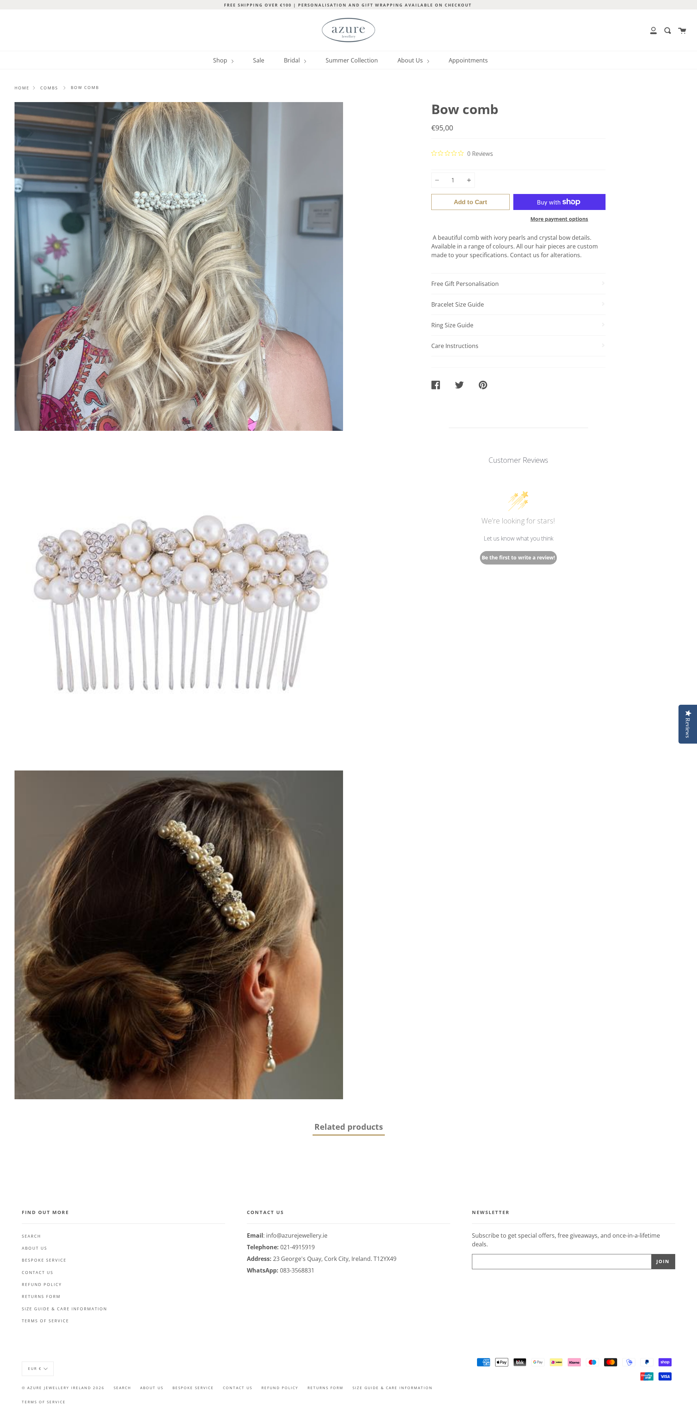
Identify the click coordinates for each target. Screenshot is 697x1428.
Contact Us (37, 1272)
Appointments (468, 60)
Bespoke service (44, 1260)
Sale (258, 60)
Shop (221, 60)
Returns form (41, 1296)
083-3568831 (297, 1270)
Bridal (292, 60)
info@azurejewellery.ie (296, 1235)
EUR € (35, 1368)
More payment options (559, 218)
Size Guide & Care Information (64, 1308)
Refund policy (42, 1284)
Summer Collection (352, 60)
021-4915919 (297, 1247)
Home (22, 87)
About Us (411, 60)
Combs (49, 87)
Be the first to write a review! (518, 557)
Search (31, 1236)
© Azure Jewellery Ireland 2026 (63, 1387)
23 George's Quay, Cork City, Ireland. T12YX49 (334, 1259)
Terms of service (45, 1320)
